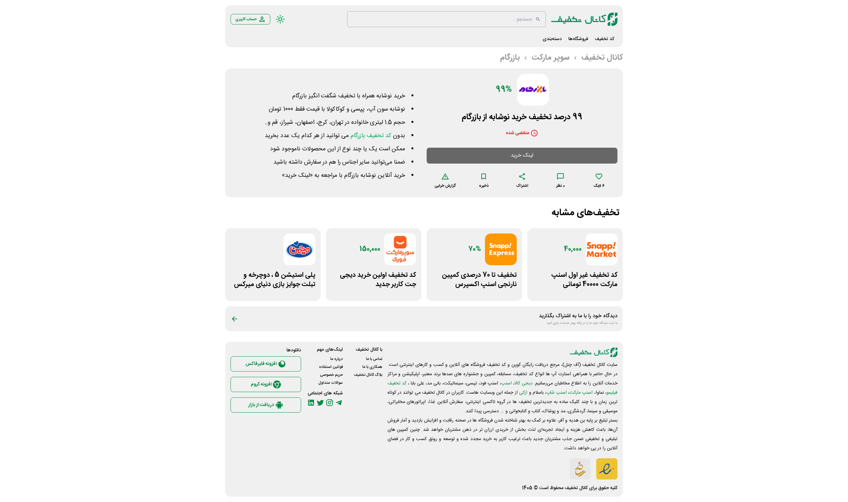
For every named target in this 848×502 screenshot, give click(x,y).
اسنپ (506, 383)
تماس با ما (374, 359)
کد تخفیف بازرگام (370, 136)
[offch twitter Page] (320, 403)
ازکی (523, 393)
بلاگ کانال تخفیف (368, 375)
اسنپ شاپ (556, 393)
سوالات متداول (330, 382)
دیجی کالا (523, 383)
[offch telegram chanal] (339, 403)
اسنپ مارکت (581, 393)
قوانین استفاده (331, 367)
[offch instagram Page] (330, 403)
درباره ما (336, 359)
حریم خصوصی (331, 375)
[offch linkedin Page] (311, 403)
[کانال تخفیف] (584, 19)
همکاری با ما (372, 367)
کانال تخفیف (576, 488)
